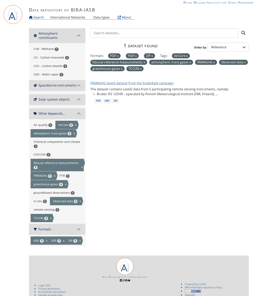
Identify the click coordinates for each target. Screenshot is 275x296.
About (126, 17)
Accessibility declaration (52, 292)
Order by (200, 47)
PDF (98, 100)
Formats (44, 229)
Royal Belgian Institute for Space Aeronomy (218, 2)
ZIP (116, 100)
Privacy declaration (49, 288)
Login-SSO (44, 285)
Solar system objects (54, 99)
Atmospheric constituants (48, 35)
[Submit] (243, 33)
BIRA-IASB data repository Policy (203, 287)
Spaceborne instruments (57, 85)
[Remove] (118, 56)
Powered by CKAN (195, 284)
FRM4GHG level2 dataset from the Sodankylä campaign (132, 83)
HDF (107, 100)
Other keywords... (51, 113)
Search (38, 17)
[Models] (86, 17)
